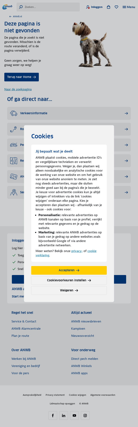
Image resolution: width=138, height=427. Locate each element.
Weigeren (66, 290)
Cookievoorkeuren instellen (66, 280)
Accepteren (67, 270)
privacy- (77, 251)
